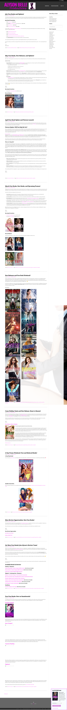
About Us (62, 5)
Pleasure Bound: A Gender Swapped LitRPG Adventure (14, 569)
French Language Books (52, 19)
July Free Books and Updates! (14, 14)
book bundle (21, 267)
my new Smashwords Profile (30, 684)
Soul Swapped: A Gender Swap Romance (12, 583)
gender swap (25, 47)
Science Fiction (51, 47)
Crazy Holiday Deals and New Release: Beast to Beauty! (23, 411)
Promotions (15, 47)
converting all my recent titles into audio (33, 198)
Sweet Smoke (12, 216)
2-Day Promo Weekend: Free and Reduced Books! (21, 453)
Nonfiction (50, 42)
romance (37, 402)
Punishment (51, 44)
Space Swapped (8, 623)
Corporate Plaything (9, 643)
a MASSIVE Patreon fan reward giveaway (15, 28)
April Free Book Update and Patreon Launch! (19, 120)
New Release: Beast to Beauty (11, 424)
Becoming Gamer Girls (13, 23)
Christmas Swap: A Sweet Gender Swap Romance (13, 581)
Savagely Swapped (9, 602)
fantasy (24, 402)
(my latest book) (12, 31)
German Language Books (53, 18)
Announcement (9, 47)
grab (12, 457)
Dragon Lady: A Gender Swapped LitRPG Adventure (14, 571)
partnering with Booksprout (18, 549)
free (25, 267)
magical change (34, 537)
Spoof (50, 48)
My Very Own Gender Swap (11, 26)
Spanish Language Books (53, 20)
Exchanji (23, 201)
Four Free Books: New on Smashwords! (17, 596)
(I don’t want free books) (55, 708)
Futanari (50, 40)
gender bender (31, 402)
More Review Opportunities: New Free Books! (19, 520)
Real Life (50, 45)
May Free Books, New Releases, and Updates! (19, 56)
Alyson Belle (12, 15)
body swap (18, 267)
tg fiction (31, 47)
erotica (23, 267)
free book (27, 267)
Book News (12, 47)
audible (16, 267)
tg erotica (28, 47)
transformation (35, 267)
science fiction (40, 402)
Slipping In (7, 664)
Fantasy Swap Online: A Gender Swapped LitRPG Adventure (15, 568)
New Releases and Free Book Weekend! (17, 275)
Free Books (51, 16)
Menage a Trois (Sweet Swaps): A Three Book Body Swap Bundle (16, 574)
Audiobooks (47, 5)
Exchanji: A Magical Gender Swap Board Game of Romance (15, 578)
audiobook (20, 47)
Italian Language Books (52, 21)
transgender (33, 47)
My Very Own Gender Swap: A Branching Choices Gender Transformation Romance (19, 576)
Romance (50, 46)
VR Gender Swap (24, 203)
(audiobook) (13, 34)
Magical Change (51, 41)
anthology (16, 588)
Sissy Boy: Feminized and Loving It (11, 586)
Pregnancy (50, 43)
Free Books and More (54, 5)
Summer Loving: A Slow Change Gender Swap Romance (14, 579)
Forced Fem (51, 38)
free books (23, 47)
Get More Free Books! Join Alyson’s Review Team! (21, 545)
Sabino (33, 703)
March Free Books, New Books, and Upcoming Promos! (22, 186)
